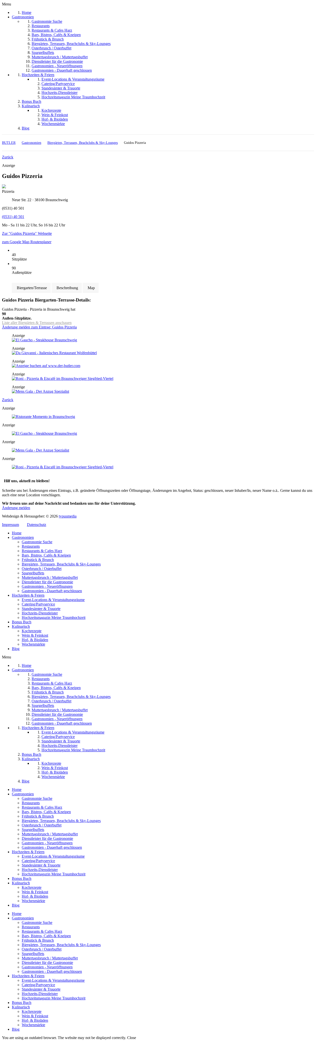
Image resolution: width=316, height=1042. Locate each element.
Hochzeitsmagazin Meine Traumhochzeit (53, 617)
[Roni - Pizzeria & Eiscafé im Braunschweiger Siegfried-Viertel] (62, 378)
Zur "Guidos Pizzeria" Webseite (27, 233)
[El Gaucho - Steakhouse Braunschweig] (44, 340)
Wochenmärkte (33, 644)
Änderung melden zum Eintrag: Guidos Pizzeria (39, 327)
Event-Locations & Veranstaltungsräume (53, 600)
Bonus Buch (21, 622)
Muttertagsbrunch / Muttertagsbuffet (50, 577)
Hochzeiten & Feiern (28, 595)
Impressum (10, 524)
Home (16, 533)
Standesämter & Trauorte (41, 609)
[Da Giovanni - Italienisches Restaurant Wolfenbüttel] (54, 353)
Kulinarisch (21, 626)
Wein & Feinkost (35, 635)
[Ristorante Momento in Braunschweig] (43, 416)
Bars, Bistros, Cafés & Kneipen (46, 555)
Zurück (7, 157)
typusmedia (68, 516)
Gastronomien (23, 537)
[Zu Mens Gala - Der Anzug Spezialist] (40, 391)
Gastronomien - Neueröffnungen (47, 586)
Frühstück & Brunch (38, 560)
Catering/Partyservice (38, 604)
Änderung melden (16, 508)
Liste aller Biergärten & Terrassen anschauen (37, 323)
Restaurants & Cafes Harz (42, 551)
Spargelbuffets (33, 573)
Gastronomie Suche (37, 542)
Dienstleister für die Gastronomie (47, 582)
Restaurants (31, 546)
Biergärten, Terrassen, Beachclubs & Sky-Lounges (61, 564)
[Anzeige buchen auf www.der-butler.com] (46, 366)
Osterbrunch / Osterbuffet (41, 568)
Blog (16, 649)
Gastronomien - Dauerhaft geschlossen (52, 591)
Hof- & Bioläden (35, 640)
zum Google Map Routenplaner (26, 242)
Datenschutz (36, 524)
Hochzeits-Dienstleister (40, 613)
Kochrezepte (31, 631)
